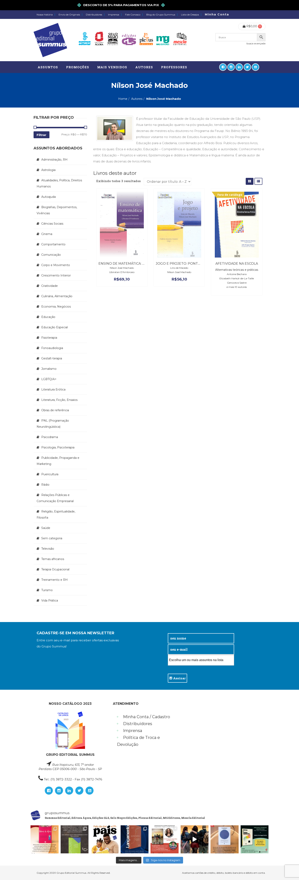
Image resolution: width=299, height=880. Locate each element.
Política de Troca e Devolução (138, 741)
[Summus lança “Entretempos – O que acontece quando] (135, 839)
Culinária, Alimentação (56, 296)
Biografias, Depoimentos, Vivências (57, 210)
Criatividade (49, 286)
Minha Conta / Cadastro (146, 716)
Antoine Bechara (237, 274)
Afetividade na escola (236, 263)
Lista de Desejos (190, 14)
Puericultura (49, 474)
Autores (136, 99)
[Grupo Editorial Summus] (50, 40)
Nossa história (45, 14)
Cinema (46, 234)
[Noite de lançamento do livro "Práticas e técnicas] (255, 839)
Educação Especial (54, 327)
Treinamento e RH (54, 580)
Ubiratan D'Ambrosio (121, 272)
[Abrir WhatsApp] (289, 870)
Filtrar (41, 135)
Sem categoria (51, 538)
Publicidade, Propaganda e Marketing (58, 461)
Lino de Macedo (179, 267)
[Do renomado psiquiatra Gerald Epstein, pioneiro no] (225, 839)
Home (122, 99)
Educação (48, 317)
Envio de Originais (69, 14)
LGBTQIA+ (49, 379)
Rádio (45, 484)
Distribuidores (94, 14)
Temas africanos (52, 559)
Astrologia (48, 170)
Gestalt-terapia (51, 358)
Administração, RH (54, 159)
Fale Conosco (132, 14)
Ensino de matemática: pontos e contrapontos (144, 263)
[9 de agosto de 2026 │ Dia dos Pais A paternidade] (105, 839)
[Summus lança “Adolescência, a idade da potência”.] (195, 839)
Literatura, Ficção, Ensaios (59, 400)
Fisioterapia (49, 337)
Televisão (47, 548)
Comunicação (51, 255)
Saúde (45, 528)
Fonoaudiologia (52, 348)
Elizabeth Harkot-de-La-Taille (236, 278)
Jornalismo (49, 369)
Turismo (47, 590)
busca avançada (256, 43)
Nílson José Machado (122, 267)
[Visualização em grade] (249, 181)
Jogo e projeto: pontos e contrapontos (196, 263)
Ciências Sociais (52, 223)
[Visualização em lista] (258, 181)
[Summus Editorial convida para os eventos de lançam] (165, 839)
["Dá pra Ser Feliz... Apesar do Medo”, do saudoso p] (75, 839)
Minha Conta (217, 14)
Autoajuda (48, 197)
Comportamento (53, 244)
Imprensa (113, 14)
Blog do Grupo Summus (160, 14)
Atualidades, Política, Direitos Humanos (59, 183)
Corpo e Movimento (55, 265)
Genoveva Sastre (237, 282)
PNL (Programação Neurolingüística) (53, 424)
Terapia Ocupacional (55, 569)
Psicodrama (49, 437)
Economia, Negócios (56, 306)
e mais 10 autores (237, 286)
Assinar (179, 678)
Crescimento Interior (56, 275)
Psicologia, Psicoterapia (57, 447)
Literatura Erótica (53, 389)
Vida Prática (49, 600)
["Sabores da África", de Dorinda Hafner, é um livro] (45, 839)
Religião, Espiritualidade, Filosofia (56, 514)
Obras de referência (55, 410)
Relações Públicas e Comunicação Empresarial (55, 498)
